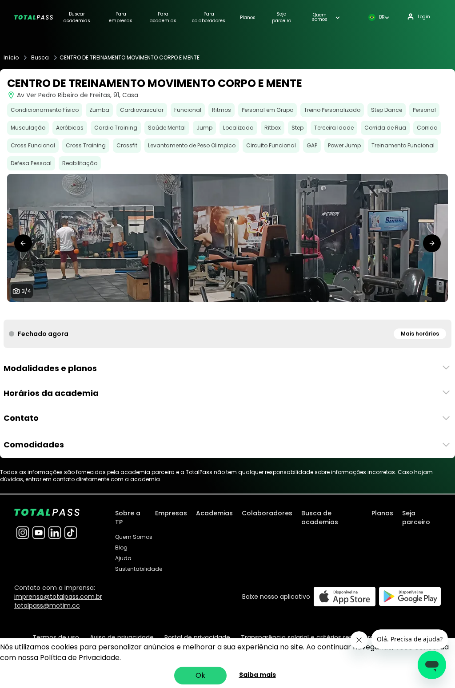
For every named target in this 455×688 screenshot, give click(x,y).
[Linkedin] (54, 532)
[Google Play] (410, 596)
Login (424, 16)
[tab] (217, 310)
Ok (200, 675)
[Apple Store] (344, 596)
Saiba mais (257, 674)
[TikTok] (70, 532)
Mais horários (420, 333)
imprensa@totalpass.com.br (58, 596)
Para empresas (120, 17)
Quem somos (319, 17)
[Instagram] (22, 532)
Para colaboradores (208, 17)
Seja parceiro (281, 17)
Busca (40, 57)
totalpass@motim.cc (47, 605)
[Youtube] (38, 532)
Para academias (163, 17)
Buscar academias (77, 17)
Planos (247, 17)
